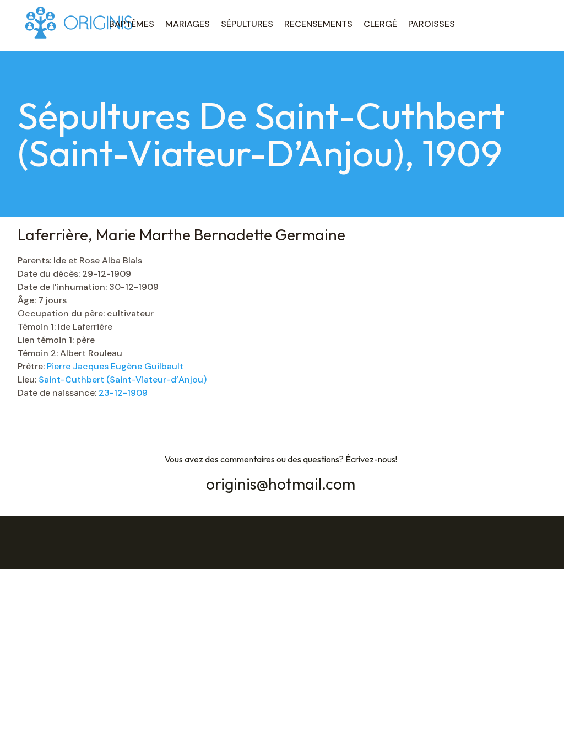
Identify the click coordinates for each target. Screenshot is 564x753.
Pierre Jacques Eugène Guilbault (115, 366)
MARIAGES (187, 24)
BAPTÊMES (131, 24)
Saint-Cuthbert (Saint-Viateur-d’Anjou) (123, 379)
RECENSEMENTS (318, 24)
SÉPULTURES (247, 24)
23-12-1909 (123, 393)
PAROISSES (431, 24)
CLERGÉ (380, 24)
